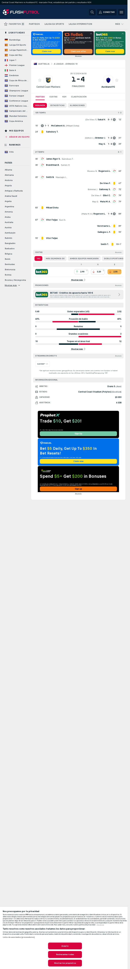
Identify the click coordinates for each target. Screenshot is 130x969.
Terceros (100, 925)
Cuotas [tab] (53, 97)
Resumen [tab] (40, 105)
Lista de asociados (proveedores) (19, 937)
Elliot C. (107, 195)
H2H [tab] (64, 97)
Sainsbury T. (67, 159)
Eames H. (65, 165)
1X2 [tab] (38, 258)
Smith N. (50, 177)
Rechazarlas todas (65, 954)
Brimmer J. (93, 189)
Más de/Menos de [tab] (55, 258)
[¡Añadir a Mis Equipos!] (39, 80)
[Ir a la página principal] (26, 12)
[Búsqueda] (92, 12)
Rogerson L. (105, 171)
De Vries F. (91, 119)
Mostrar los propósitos (65, 963)
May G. (95, 201)
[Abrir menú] (121, 12)
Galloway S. (105, 189)
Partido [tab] (40, 97)
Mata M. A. (105, 201)
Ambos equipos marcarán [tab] (84, 258)
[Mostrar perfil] (48, 80)
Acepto (65, 946)
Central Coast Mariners (48, 86)
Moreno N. (92, 171)
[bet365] (41, 271)
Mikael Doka (73, 125)
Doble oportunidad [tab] (115, 258)
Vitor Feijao (52, 220)
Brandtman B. (52, 165)
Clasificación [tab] (78, 97)
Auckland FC (108, 86)
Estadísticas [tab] (57, 105)
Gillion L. (90, 138)
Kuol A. (62, 220)
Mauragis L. (61, 177)
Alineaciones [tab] (77, 105)
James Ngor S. (53, 159)
